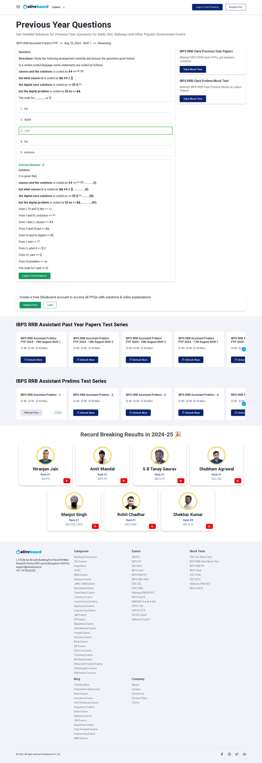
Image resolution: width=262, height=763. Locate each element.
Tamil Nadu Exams (84, 592)
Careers (136, 689)
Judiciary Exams (83, 597)
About (135, 684)
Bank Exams (81, 693)
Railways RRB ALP (200, 583)
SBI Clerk (137, 565)
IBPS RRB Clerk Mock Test (204, 561)
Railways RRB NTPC (143, 592)
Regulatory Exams (84, 707)
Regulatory (80, 565)
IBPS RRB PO (139, 574)
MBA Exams (81, 574)
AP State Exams (83, 659)
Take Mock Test (192, 69)
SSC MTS (195, 579)
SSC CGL (137, 583)
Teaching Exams (83, 655)
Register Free (235, 7)
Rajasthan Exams (84, 623)
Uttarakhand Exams (85, 628)
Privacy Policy (139, 698)
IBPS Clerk (137, 570)
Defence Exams (83, 650)
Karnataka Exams (84, 588)
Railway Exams (82, 579)
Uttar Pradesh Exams (86, 729)
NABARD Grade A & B (144, 601)
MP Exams (80, 646)
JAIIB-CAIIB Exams (84, 583)
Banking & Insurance (85, 557)
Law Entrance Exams (85, 601)
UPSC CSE (137, 606)
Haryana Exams (83, 637)
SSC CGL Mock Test (201, 557)
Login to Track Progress (207, 7)
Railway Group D (141, 619)
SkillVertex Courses (85, 672)
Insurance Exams (83, 698)
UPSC (77, 570)
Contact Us (138, 693)
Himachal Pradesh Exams (88, 664)
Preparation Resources (87, 689)
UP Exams (79, 619)
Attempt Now (31, 412)
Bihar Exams (81, 641)
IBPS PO (136, 561)
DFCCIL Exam (139, 615)
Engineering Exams (85, 610)
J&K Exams (80, 615)
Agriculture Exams (84, 606)
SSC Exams (80, 561)
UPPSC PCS (138, 610)
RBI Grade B (138, 597)
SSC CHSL (137, 588)
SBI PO (136, 557)
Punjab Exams (82, 632)
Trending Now (81, 684)
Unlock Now (34, 359)
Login (50, 305)
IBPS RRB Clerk (140, 579)
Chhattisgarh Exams (85, 668)
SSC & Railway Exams (86, 702)
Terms (135, 702)
